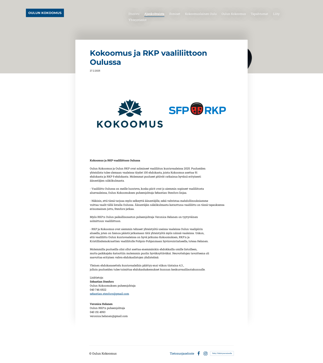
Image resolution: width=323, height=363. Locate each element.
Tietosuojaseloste (182, 353)
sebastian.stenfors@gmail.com (109, 293)
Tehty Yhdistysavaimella (222, 353)
